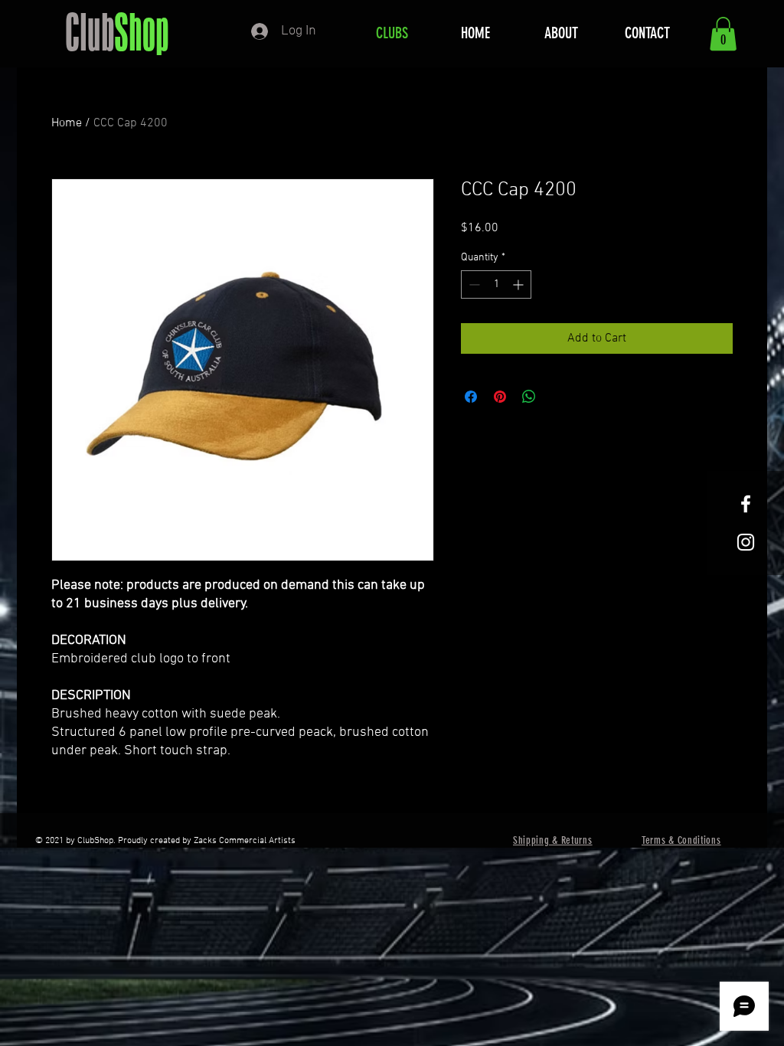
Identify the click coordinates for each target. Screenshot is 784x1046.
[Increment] (519, 284)
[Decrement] (472, 284)
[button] (723, 34)
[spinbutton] (496, 284)
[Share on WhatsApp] (529, 396)
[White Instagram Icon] (745, 542)
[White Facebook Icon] (745, 503)
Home (66, 123)
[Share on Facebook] (471, 396)
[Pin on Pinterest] (500, 396)
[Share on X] (558, 396)
